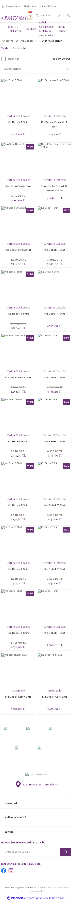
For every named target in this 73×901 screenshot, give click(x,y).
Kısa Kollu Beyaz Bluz (18, 185)
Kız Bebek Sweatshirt (18, 377)
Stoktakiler (13, 59)
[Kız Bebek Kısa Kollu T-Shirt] (55, 95)
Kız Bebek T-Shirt (18, 122)
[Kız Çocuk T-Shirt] (55, 287)
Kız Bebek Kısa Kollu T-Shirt (54, 124)
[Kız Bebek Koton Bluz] (18, 670)
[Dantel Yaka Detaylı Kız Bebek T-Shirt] (55, 159)
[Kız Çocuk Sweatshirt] (18, 223)
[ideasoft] (15, 898)
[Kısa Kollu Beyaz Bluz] (18, 159)
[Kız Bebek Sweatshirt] (18, 351)
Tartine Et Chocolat (18, 116)
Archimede (18, 690)
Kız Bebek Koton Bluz (18, 696)
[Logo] (17, 15)
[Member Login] (59, 15)
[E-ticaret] (36, 898)
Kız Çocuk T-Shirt (54, 313)
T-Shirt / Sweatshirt (50, 40)
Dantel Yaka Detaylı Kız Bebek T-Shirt (55, 188)
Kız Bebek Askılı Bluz (54, 696)
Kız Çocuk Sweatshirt (18, 249)
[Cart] (68, 15)
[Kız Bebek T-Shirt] (18, 95)
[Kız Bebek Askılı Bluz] (55, 670)
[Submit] (65, 852)
